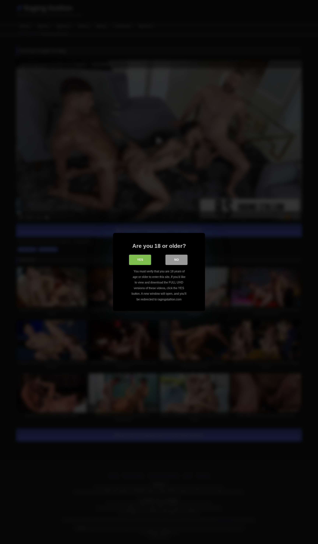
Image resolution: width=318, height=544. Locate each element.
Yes (140, 259)
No (176, 259)
